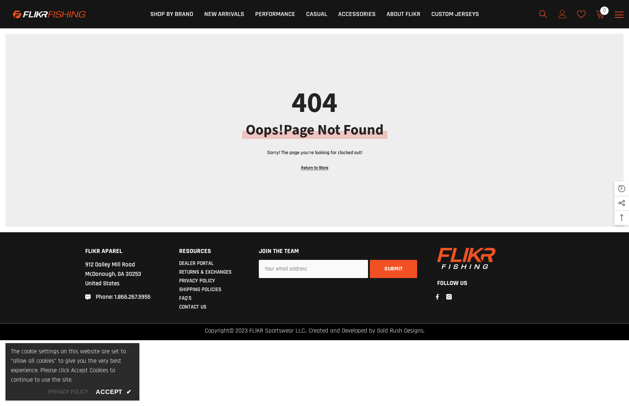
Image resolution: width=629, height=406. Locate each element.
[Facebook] (437, 297)
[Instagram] (449, 297)
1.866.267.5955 (132, 297)
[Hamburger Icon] (619, 15)
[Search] (543, 14)
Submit (393, 269)
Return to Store (314, 167)
